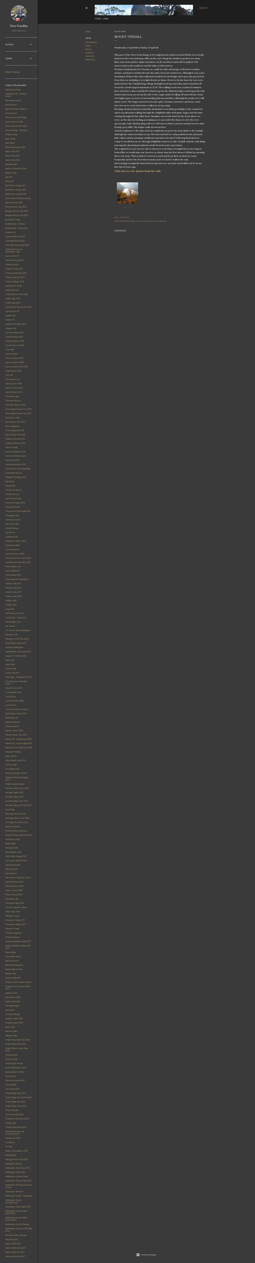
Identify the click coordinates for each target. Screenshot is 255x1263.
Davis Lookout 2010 (14, 358)
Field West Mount (13, 473)
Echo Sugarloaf (12, 426)
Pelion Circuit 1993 (13, 890)
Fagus (88, 46)
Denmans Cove (12, 379)
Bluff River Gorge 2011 (15, 185)
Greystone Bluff (12, 545)
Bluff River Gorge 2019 (15, 194)
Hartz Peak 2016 (13, 575)
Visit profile (19, 31)
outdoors (89, 52)
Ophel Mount (11, 869)
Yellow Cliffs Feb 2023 (15, 1248)
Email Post (125, 217)
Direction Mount (13, 400)
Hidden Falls (11, 600)
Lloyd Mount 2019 (13, 688)
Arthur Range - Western (16, 130)
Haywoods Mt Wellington (17, 579)
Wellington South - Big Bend (18, 1196)
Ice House (10, 626)
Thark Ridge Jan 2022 (15, 1102)
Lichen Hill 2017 (12, 673)
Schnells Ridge (12, 1006)
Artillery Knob (11, 134)
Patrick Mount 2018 (14, 886)
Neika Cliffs (10, 843)
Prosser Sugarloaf (13, 933)
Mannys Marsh (12, 726)
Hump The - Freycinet (15, 617)
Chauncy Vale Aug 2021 (16, 273)
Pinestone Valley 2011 (15, 920)
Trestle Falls (10, 1123)
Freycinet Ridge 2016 (15, 503)
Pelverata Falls (12, 899)
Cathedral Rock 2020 (15, 241)
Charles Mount (12, 264)
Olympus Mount (12, 865)
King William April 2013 (15, 643)
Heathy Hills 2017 (13, 592)
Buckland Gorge (12, 219)
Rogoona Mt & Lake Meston (18, 982)
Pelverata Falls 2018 (14, 903)
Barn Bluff (10, 143)
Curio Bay (9, 349)
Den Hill (9, 375)
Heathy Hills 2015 (13, 588)
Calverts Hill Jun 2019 (15, 236)
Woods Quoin (11, 1239)
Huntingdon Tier (12, 622)
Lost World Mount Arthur (17, 709)
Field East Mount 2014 (15, 464)
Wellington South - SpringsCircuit (14, 1201)
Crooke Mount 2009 (14, 341)
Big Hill (8, 177)
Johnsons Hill (11, 634)
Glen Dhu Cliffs (12, 524)
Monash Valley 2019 (14, 797)
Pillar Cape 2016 (12, 911)
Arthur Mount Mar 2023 (16, 126)
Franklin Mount (12, 494)
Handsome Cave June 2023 (18, 558)
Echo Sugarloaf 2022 (14, 430)
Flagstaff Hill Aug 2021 (15, 477)
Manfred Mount (12, 722)
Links (106, 19)
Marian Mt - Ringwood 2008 (18, 739)
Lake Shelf (10, 664)
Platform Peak (12, 928)
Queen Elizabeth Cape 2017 (18, 941)
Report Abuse (12, 72)
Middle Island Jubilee (15, 784)
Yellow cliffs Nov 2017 (15, 1256)
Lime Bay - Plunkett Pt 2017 (18, 677)
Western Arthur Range (15, 1235)
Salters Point (11, 993)
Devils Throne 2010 (14, 388)
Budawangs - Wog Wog (16, 228)
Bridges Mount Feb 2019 (16, 211)
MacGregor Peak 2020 (15, 713)
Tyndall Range (127, 207)
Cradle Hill (9, 320)
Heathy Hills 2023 (13, 596)
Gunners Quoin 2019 (14, 554)
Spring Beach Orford (14, 1072)
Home (98, 19)
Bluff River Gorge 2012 (15, 190)
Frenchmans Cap (13, 498)
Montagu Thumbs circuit (16, 822)
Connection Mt (12, 311)
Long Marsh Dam (13, 692)
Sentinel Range (12, 1014)
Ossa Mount (11, 873)
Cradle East (10, 315)
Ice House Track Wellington (18, 630)
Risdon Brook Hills (13, 969)
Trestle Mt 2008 (12, 1138)
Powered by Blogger (148, 1255)
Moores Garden (12, 826)
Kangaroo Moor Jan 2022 (17, 639)
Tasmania (89, 56)
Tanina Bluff (10, 1085)
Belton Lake (11, 173)
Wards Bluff (10, 1155)
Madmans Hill (11, 718)
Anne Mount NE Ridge (16, 117)
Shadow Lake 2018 (14, 1023)
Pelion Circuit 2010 (14, 894)
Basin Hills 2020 (12, 156)
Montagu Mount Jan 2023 (17, 818)
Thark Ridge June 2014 (15, 1106)
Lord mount (10, 705)
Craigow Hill (10, 328)
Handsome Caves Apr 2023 (18, 562)
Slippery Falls (11, 1035)
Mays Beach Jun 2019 (15, 760)
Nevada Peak (11, 848)
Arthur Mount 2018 (14, 122)
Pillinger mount (12, 916)
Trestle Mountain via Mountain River (14, 1132)
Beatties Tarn (11, 164)
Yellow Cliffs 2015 (13, 1244)
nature (88, 49)
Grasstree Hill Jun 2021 (15, 541)
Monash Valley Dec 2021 (16, 801)
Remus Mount (12, 961)
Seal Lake (9, 1010)
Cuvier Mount (11, 354)
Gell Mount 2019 (12, 520)
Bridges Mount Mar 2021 (16, 215)
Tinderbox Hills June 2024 (17, 1119)
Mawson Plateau (13, 752)
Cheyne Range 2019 (14, 281)
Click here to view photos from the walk (137, 171)
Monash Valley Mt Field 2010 (18, 805)
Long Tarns (10, 696)
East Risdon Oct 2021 (15, 422)
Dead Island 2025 (13, 371)
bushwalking (91, 42)
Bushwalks (109, 8)
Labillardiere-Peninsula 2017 (18, 651)
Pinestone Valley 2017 (15, 924)
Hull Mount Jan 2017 (14, 613)
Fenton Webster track (15, 456)
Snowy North (11, 1055)
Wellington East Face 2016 (17, 1168)
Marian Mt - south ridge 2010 (18, 743)
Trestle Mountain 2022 (15, 1127)
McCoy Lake (11, 764)
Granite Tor (10, 532)
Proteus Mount (12, 937)
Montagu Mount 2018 (15, 814)
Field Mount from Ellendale (17, 469)
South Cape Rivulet (14, 1063)
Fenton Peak (11, 447)
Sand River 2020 (13, 997)
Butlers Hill (10, 232)
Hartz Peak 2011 (12, 571)
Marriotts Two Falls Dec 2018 (18, 747)
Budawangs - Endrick (15, 224)
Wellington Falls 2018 (15, 1172)
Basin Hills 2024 (12, 160)
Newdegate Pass (13, 852)
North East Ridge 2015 (15, 856)
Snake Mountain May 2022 (17, 1040)
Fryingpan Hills (12, 515)
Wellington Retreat (14, 1191)
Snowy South (11, 1059)
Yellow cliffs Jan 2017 (14, 1252)
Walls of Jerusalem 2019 (16, 1151)
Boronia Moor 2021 (14, 202)
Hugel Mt (9, 609)
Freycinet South (12, 507)
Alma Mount (11, 105)
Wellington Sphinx (13, 1164)
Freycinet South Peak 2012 (17, 511)
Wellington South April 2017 (18, 1207)
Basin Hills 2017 (12, 151)
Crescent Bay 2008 (14, 332)
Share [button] (87, 31)
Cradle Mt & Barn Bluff (15, 324)
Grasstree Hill (11, 537)
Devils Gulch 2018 (13, 383)
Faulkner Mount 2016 (15, 439)
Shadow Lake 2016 (14, 1018)
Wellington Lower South (16, 1176)
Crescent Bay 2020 (14, 337)
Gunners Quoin (12, 549)
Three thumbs (11, 1110)
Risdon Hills (10, 973)
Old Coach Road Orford (16, 860)
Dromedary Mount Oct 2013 (18, 409)
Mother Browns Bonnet (16, 831)
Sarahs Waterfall (12, 1001)
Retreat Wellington (14, 965)
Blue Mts (9, 181)
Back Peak (10, 139)
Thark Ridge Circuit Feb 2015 (18, 1097)
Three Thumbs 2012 (14, 1114)
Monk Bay (10, 809)
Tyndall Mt (10, 1142)
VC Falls (8, 1146)
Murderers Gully (12, 839)
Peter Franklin (19, 26)
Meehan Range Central (16, 773)
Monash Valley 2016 (14, 792)
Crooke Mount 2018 (14, 345)
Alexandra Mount (13, 100)
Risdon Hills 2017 (13, 978)
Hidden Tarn (11, 605)
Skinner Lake (11, 1031)
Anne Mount (11, 113)
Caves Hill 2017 (12, 256)
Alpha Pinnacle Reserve (16, 109)
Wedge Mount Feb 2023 (16, 1159)
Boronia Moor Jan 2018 (16, 207)
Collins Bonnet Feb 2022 (16, 294)
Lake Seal (9, 660)
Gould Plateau (11, 528)
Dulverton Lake (12, 417)
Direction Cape (12, 396)
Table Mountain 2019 (15, 1080)
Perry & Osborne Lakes (16, 907)
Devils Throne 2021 (14, 392)
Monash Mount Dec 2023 (17, 788)
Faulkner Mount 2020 (15, 443)
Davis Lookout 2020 (14, 362)
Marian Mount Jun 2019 (16, 735)
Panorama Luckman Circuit (18, 877)
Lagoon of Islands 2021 (16, 656)
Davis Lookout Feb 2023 (16, 366)
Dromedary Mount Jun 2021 (18, 413)
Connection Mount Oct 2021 (18, 307)
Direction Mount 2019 (15, 405)
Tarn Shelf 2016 (12, 1089)
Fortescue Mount (13, 490)
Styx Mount (10, 1076)
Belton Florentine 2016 (15, 168)
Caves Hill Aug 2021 (14, 260)
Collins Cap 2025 (12, 303)
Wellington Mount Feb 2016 (18, 1181)
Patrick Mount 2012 (14, 882)
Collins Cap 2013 (12, 298)
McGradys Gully (12, 769)
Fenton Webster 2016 (15, 452)
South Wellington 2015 (15, 1068)
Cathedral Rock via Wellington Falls (13, 250)
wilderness (90, 59)
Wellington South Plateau (17, 1224)
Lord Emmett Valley (14, 701)
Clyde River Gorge (13, 286)
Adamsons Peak (12, 89)
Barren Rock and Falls (15, 147)
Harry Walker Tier (13, 566)
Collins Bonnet (12, 290)
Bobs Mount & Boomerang (17, 198)
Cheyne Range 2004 (15, 277)
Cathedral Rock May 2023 (17, 245)
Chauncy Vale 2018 (14, 269)
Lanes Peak (10, 668)
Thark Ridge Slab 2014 (15, 1093)
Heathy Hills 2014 (13, 583)
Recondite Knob (12, 956)
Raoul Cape (10, 952)
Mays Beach (11, 756)
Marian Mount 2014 (14, 730)
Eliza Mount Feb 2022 (15, 434)
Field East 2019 (12, 460)
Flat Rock (9, 481)
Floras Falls (10, 486)
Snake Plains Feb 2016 (15, 1044)
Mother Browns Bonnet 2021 (18, 835)
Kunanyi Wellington (14, 647)
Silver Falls (10, 1027)
